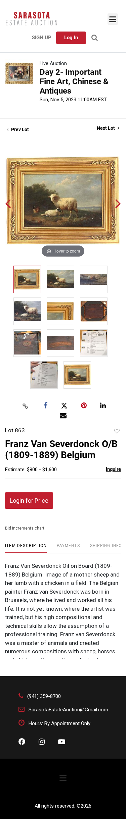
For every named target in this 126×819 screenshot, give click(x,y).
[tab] (26, 548)
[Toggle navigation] (113, 19)
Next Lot (106, 128)
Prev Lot (19, 129)
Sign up (41, 38)
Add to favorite (117, 431)
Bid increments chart (24, 528)
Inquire (113, 469)
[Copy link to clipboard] (25, 406)
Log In (71, 38)
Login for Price (29, 500)
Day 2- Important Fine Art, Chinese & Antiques (74, 81)
